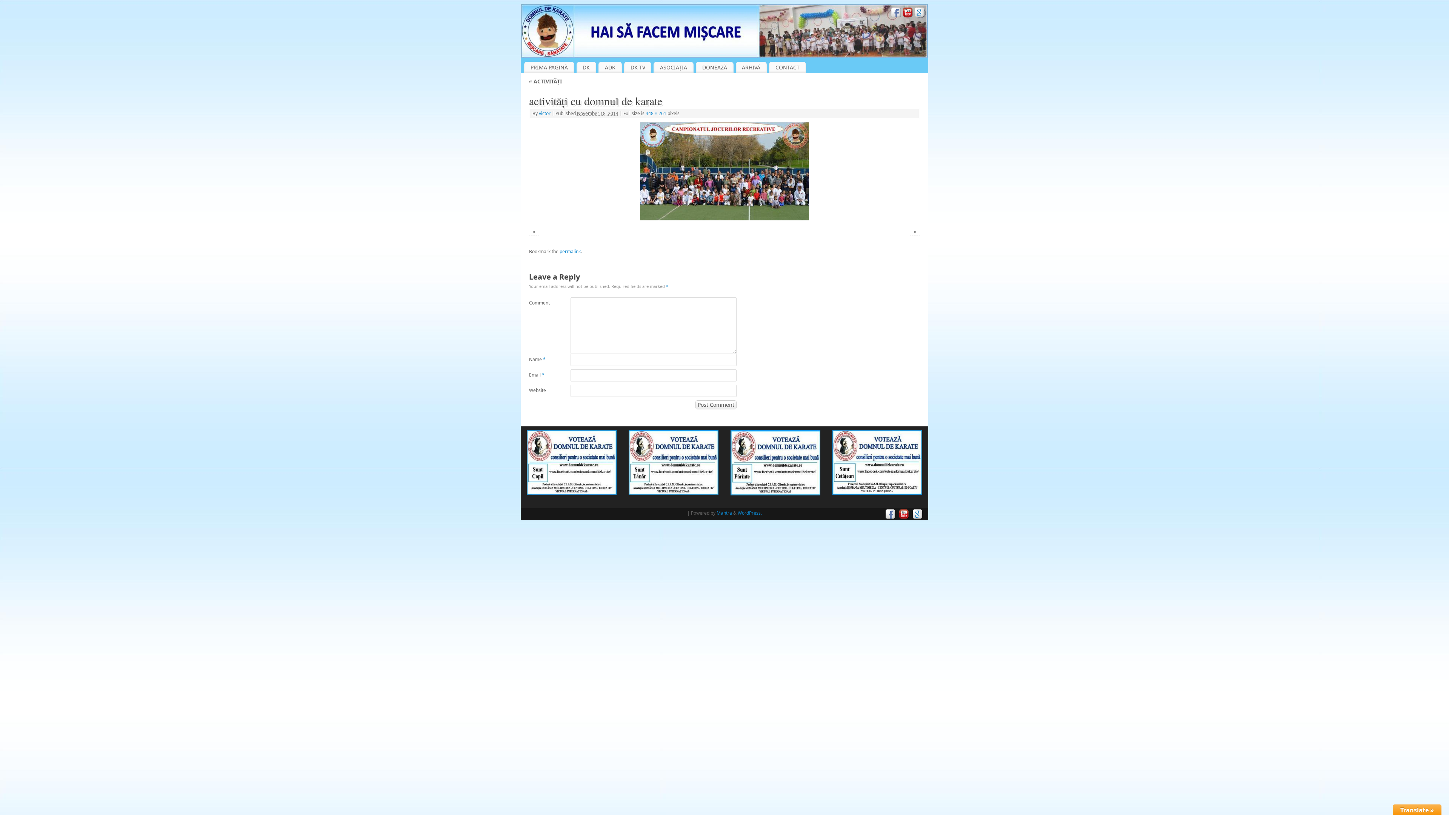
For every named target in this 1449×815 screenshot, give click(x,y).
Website (537, 390)
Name (537, 359)
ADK (610, 67)
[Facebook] (896, 13)
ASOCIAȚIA (673, 67)
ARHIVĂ (751, 67)
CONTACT (787, 67)
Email (537, 375)
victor (545, 113)
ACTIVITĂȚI (545, 81)
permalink (570, 251)
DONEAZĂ (714, 67)
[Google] (919, 13)
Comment (539, 303)
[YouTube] (908, 13)
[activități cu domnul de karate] (724, 171)
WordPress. (750, 513)
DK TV (638, 67)
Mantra (724, 513)
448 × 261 (656, 113)
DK (586, 67)
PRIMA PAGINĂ (549, 67)
